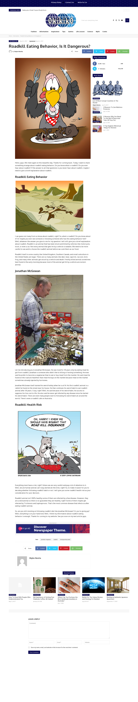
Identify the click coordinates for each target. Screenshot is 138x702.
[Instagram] (116, 20)
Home (10, 36)
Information (16, 36)
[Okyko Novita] (10, 51)
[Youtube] (122, 20)
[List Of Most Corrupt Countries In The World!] (108, 88)
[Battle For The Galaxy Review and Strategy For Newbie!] (93, 585)
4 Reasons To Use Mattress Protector (112, 108)
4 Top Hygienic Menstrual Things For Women (112, 127)
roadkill (55, 539)
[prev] (124, 10)
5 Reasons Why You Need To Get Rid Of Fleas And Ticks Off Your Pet (112, 118)
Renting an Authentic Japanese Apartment (117, 598)
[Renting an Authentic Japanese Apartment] (118, 585)
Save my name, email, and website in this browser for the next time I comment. (54, 647)
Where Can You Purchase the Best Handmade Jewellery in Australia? (68, 599)
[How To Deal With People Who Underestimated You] (20, 585)
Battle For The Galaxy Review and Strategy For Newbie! (92, 598)
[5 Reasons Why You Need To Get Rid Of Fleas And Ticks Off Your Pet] (97, 119)
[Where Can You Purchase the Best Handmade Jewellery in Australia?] (69, 585)
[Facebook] (113, 20)
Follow (120, 68)
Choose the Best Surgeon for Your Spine (34, 10)
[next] (128, 10)
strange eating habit (65, 539)
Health (95, 130)
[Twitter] (119, 20)
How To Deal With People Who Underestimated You (20, 598)
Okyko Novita (18, 51)
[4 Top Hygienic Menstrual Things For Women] (97, 128)
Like (122, 63)
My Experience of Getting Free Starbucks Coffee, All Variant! (43, 598)
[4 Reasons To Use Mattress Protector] (97, 110)
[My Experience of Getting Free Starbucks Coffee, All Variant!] (44, 585)
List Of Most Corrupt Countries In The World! (105, 102)
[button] (127, 20)
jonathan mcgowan (46, 539)
